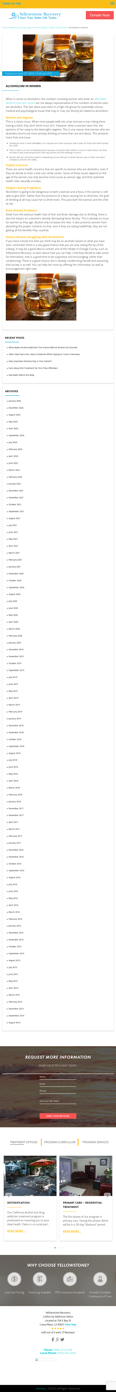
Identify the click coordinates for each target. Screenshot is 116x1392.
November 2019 (16, 656)
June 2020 (13, 608)
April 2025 (13, 428)
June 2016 (13, 891)
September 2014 (16, 1015)
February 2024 (15, 449)
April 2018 (13, 780)
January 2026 (15, 401)
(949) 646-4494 (58, 1353)
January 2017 (15, 843)
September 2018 (16, 746)
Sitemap (40, 1388)
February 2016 (15, 919)
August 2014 (14, 1022)
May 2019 (13, 691)
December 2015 (16, 932)
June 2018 (13, 767)
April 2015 (13, 988)
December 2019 (16, 649)
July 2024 (13, 442)
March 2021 (14, 552)
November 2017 (16, 815)
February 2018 (15, 794)
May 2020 (13, 615)
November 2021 (16, 497)
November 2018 (16, 732)
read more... (16, 1231)
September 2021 (16, 511)
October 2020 (15, 580)
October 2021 (15, 504)
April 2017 (13, 822)
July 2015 (13, 967)
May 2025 (13, 421)
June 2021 (13, 532)
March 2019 (14, 704)
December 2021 (16, 490)
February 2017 (15, 836)
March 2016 (14, 912)
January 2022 (15, 483)
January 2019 (15, 718)
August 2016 (14, 877)
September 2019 (16, 670)
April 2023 (13, 456)
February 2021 (15, 559)
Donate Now (100, 15)
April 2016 (13, 905)
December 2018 (16, 725)
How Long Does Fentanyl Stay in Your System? (30, 361)
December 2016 (16, 849)
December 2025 (16, 407)
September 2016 (16, 870)
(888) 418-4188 (12, 4)
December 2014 (16, 1008)
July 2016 (13, 884)
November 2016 (16, 856)
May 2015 (13, 981)
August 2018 (14, 753)
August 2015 (14, 960)
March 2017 (14, 829)
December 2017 (16, 808)
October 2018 (15, 739)
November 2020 (16, 573)
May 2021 (13, 539)
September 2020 (16, 587)
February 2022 (15, 477)
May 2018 (13, 773)
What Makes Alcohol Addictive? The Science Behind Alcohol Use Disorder (43, 347)
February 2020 (15, 635)
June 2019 (13, 684)
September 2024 (16, 435)
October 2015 (15, 946)
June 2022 (13, 463)
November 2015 (16, 939)
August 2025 (14, 414)
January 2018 (15, 801)
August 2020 (14, 594)
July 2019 (13, 677)
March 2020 (14, 628)
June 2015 (13, 974)
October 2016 (15, 863)
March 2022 (14, 470)
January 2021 (15, 566)
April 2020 (13, 622)
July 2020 (13, 601)
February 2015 (15, 1001)
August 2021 (14, 518)
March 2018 (14, 787)
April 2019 (13, 698)
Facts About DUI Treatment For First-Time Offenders (33, 368)
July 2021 (13, 525)
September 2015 (16, 953)
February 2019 (15, 711)
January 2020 (15, 642)
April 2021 (13, 546)
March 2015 (14, 994)
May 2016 (13, 898)
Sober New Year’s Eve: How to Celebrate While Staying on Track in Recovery (44, 354)
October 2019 (15, 663)
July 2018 (13, 760)
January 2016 (15, 925)
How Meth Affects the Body (21, 375)
